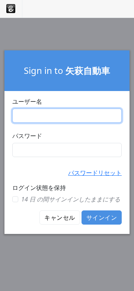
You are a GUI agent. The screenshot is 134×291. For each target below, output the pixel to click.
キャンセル (59, 217)
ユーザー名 (27, 101)
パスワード (27, 136)
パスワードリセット (95, 173)
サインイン (101, 217)
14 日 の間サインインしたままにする (70, 199)
